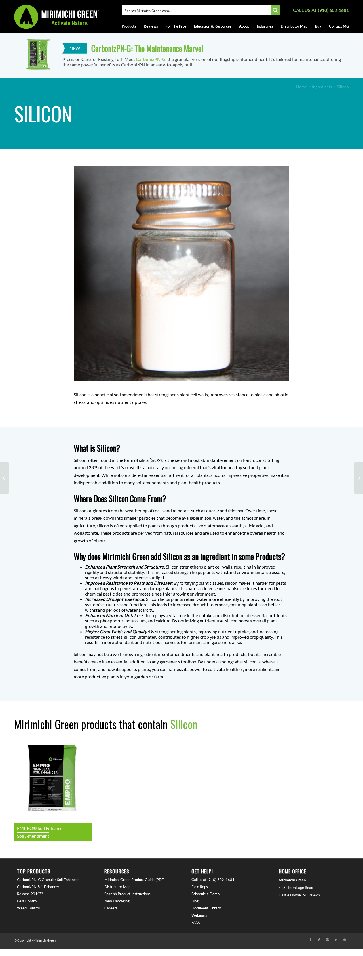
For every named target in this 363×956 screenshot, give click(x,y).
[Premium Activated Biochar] (4, 478)
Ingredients (322, 86)
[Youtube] (344, 939)
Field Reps (199, 886)
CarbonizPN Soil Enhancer (38, 886)
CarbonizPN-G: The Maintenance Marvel (147, 48)
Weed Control (28, 908)
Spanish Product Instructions (127, 894)
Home (301, 86)
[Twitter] (319, 939)
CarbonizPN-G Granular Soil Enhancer (48, 879)
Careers (110, 908)
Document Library (206, 908)
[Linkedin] (336, 939)
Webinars (199, 915)
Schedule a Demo (205, 894)
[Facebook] (310, 939)
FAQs (195, 922)
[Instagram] (327, 939)
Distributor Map (117, 886)
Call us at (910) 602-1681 (321, 10)
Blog (195, 901)
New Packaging (117, 901)
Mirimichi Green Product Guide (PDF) (134, 879)
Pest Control (27, 901)
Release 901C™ (30, 894)
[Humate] (358, 478)
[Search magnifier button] (275, 10)
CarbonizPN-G (151, 59)
